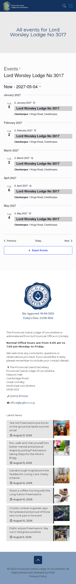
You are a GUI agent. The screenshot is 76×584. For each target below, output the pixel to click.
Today (38, 240)
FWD (52, 572)
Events (11, 68)
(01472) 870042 (19, 396)
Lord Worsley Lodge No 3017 (37, 108)
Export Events (40, 250)
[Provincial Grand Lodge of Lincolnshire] (16, 6)
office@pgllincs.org (22, 402)
